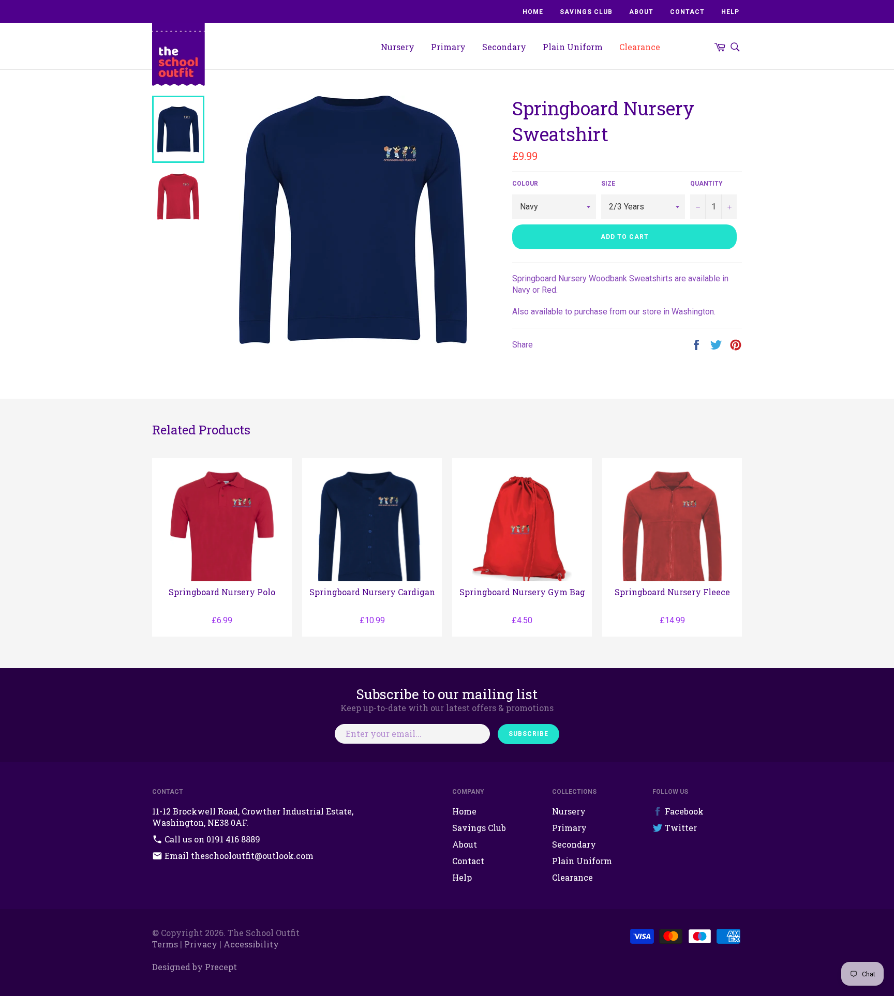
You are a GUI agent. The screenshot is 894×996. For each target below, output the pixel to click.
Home (533, 12)
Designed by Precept (194, 966)
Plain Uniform (573, 46)
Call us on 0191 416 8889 (211, 839)
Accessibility (251, 944)
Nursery (397, 46)
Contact (687, 12)
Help (730, 12)
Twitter (680, 827)
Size (608, 183)
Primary (448, 46)
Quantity (706, 183)
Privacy (200, 944)
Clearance (639, 46)
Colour (525, 183)
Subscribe (528, 733)
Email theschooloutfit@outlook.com (238, 855)
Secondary (504, 46)
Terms (165, 944)
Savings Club (586, 12)
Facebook (683, 811)
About (641, 12)
